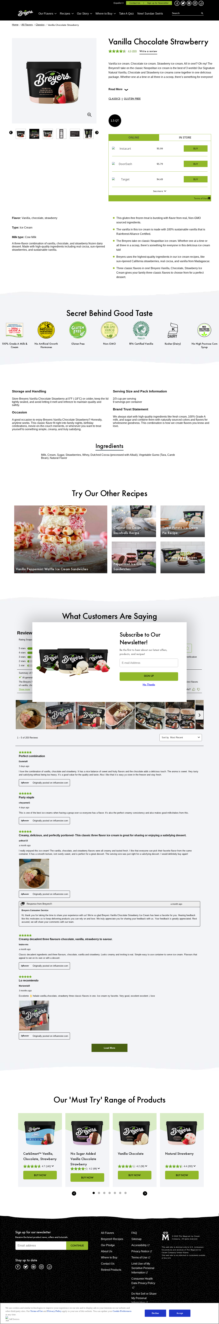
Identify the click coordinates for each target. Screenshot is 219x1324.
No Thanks (149, 684)
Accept (179, 1313)
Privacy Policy (54, 1311)
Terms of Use (36, 1311)
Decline (155, 1313)
